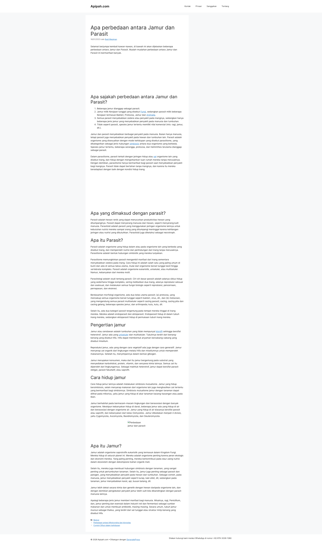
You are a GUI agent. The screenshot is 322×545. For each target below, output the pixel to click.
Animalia (151, 115)
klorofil (159, 331)
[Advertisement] (137, 75)
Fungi (143, 111)
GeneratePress (133, 539)
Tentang (225, 6)
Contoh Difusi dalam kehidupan (106, 525)
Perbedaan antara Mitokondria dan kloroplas (112, 523)
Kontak (188, 6)
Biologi (96, 520)
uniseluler (123, 334)
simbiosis (134, 143)
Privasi (199, 6)
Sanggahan (212, 6)
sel (155, 156)
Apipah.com (100, 6)
